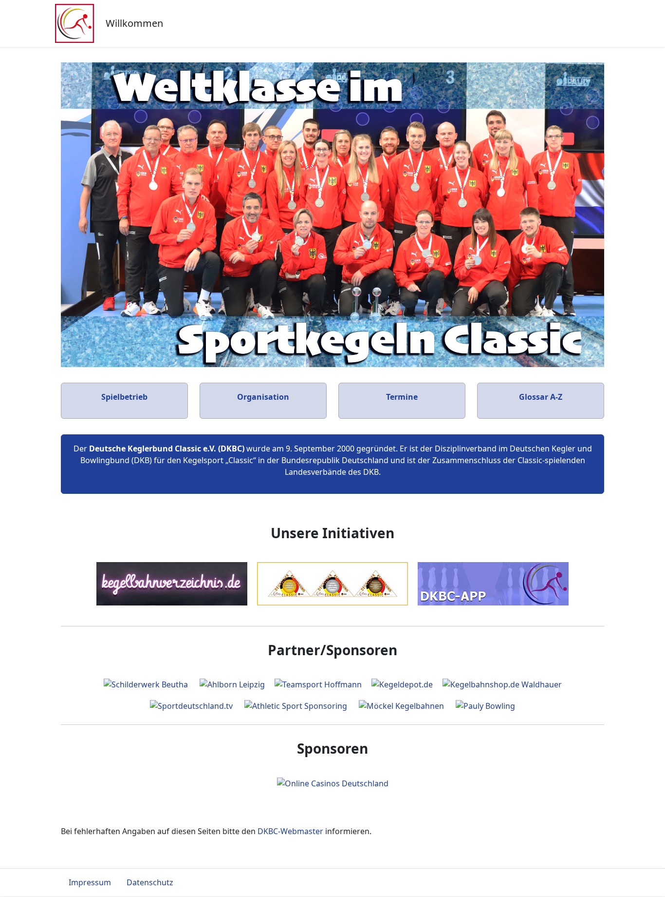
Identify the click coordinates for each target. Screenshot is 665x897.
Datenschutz (150, 882)
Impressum (90, 882)
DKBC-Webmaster (290, 831)
